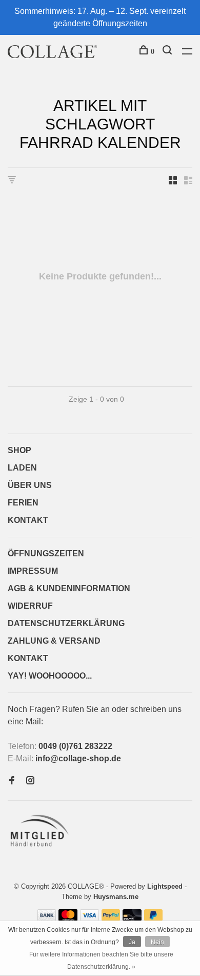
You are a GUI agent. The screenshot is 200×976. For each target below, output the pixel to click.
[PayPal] (111, 918)
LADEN (22, 467)
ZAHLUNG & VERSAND (54, 640)
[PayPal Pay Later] (153, 918)
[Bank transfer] (46, 918)
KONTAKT (28, 520)
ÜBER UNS (30, 485)
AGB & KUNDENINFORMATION (69, 588)
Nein (157, 942)
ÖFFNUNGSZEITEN (46, 553)
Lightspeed (165, 886)
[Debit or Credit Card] (132, 918)
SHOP (19, 450)
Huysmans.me (115, 896)
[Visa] (89, 918)
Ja (132, 942)
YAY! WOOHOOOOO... (50, 675)
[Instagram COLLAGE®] (30, 781)
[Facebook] (12, 781)
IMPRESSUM (33, 571)
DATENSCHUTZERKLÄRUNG (66, 623)
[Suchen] (168, 51)
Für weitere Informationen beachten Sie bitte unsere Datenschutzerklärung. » (101, 960)
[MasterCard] (67, 918)
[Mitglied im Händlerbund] (42, 849)
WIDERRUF (30, 606)
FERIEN (23, 502)
